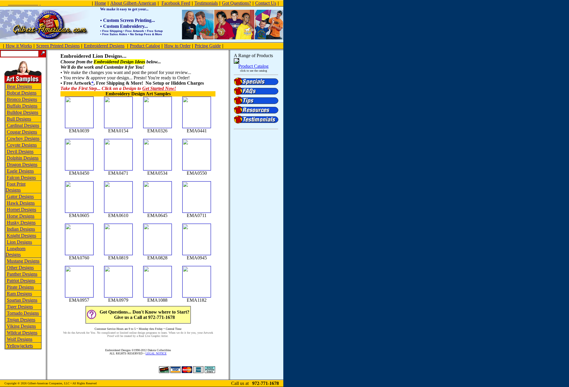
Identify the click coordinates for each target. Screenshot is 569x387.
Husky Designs (21, 222)
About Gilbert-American (133, 3)
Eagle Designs (20, 171)
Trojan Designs (21, 319)
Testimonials (206, 3)
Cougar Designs (22, 131)
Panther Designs (22, 274)
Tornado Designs (23, 313)
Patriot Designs (21, 280)
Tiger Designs (20, 306)
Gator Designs (20, 196)
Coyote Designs (22, 144)
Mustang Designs (23, 261)
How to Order (177, 45)
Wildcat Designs (22, 332)
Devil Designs (20, 151)
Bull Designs (19, 118)
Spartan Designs (22, 300)
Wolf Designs (19, 339)
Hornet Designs (21, 209)
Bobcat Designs (21, 92)
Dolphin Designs (23, 157)
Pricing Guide (208, 45)
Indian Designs (21, 229)
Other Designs (20, 267)
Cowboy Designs (23, 138)
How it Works (19, 45)
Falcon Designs (21, 177)
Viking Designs (21, 326)
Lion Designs (19, 242)
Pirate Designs (20, 287)
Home (100, 3)
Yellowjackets (20, 345)
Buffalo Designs (22, 105)
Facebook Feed (176, 3)
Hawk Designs (21, 202)
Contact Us (265, 3)
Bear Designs (19, 86)
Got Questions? (236, 3)
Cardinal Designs (23, 125)
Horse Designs (20, 216)
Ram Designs (19, 293)
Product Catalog (145, 45)
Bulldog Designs (22, 112)
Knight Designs (21, 235)
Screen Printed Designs (58, 45)
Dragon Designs (22, 164)
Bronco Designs (22, 99)
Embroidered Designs (104, 45)
